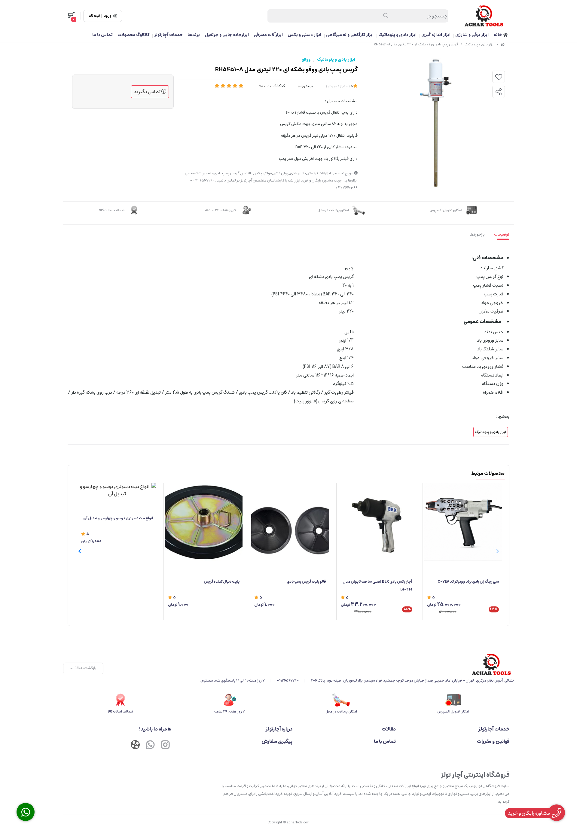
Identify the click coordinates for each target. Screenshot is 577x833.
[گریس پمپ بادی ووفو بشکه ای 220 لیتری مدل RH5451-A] (357, 664)
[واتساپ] (150, 745)
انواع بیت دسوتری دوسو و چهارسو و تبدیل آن (118, 518)
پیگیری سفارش (276, 741)
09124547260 (288, 680)
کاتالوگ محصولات (133, 34)
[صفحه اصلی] (503, 44)
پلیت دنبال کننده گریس (222, 581)
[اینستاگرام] (165, 745)
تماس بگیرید (147, 91)
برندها (194, 34)
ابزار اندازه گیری (435, 34)
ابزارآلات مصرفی (268, 34)
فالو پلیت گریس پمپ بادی (306, 581)
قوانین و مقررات (493, 741)
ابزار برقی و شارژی (472, 34)
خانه (498, 34)
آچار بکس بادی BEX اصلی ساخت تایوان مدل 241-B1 (377, 585)
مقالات (388, 729)
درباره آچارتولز (279, 729)
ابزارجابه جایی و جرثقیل (227, 34)
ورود (107, 16)
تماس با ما (102, 34)
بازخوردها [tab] (476, 234)
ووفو (306, 59)
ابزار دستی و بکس (304, 34)
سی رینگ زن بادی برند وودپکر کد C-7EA (468, 581)
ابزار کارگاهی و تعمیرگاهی (350, 34)
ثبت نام (94, 16)
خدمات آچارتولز (168, 34)
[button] (79, 551)
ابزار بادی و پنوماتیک (397, 34)
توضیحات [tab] (501, 234)
